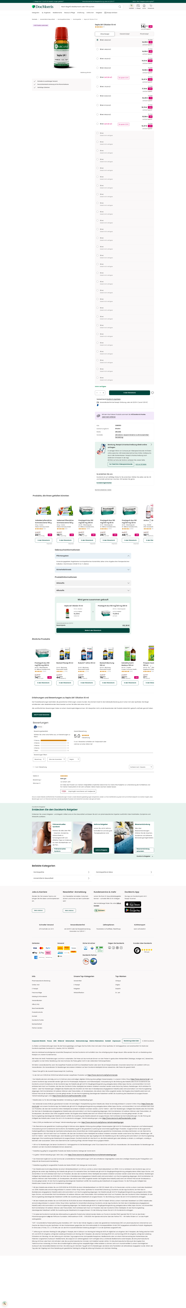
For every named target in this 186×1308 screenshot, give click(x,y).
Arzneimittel (77, 981)
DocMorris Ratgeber (143, 856)
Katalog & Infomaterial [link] (39, 996)
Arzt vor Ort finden (141, 464)
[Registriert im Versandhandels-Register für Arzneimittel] (99, 949)
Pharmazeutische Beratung (41, 981)
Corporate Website (39, 1041)
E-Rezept (35, 989)
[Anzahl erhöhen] (103, 393)
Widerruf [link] (61, 1041)
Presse (49, 1041)
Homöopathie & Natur (64, 19)
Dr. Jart (117, 993)
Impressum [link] (116, 1041)
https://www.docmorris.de (140, 1079)
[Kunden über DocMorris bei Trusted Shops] (143, 950)
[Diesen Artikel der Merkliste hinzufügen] (152, 392)
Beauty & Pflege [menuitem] (69, 13)
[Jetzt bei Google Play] (138, 910)
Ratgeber (77, 989)
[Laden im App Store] (138, 904)
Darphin (118, 989)
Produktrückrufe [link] (37, 1012)
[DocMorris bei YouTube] (121, 947)
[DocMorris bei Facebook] (113, 947)
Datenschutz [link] (70, 1041)
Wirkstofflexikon (79, 993)
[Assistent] (4, 1303)
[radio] (97, 40)
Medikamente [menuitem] (57, 13)
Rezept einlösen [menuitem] (112, 13)
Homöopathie (77, 19)
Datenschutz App (82, 1041)
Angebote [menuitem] (47, 13)
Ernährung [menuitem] (80, 13)
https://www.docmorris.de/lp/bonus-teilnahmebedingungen (102, 1122)
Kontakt (108, 1041)
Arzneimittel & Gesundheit (47, 19)
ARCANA (118, 431)
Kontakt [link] (34, 1016)
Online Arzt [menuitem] (90, 13)
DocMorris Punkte (38, 1020)
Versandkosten (37, 1000)
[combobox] (91, 6)
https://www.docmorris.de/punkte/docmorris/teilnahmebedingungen (92, 1155)
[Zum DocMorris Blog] (109, 947)
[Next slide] (150, 522)
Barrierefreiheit (37, 1024)
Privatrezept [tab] (144, 34)
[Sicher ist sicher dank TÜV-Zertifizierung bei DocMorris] (85, 948)
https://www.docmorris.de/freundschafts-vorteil (69, 1096)
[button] (121, 464)
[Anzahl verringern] (97, 393)
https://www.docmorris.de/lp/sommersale (102, 1075)
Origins (117, 985)
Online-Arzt (35, 985)
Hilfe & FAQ (35, 1004)
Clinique (118, 981)
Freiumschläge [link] (37, 993)
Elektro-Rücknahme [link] (97, 1041)
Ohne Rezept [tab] (104, 34)
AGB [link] (54, 1041)
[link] (86, 961)
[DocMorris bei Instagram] (117, 947)
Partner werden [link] (37, 1028)
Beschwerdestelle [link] (38, 1008)
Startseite (34, 19)
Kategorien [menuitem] (35, 13)
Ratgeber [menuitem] (99, 13)
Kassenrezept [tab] (125, 34)
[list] (61, 47)
